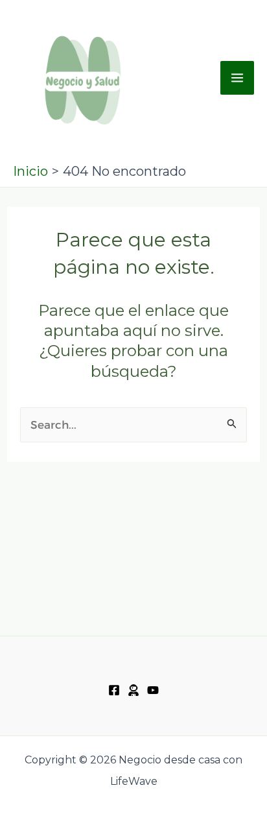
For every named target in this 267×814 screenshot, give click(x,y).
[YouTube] (153, 690)
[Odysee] (133, 690)
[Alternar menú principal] (237, 78)
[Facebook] (114, 690)
